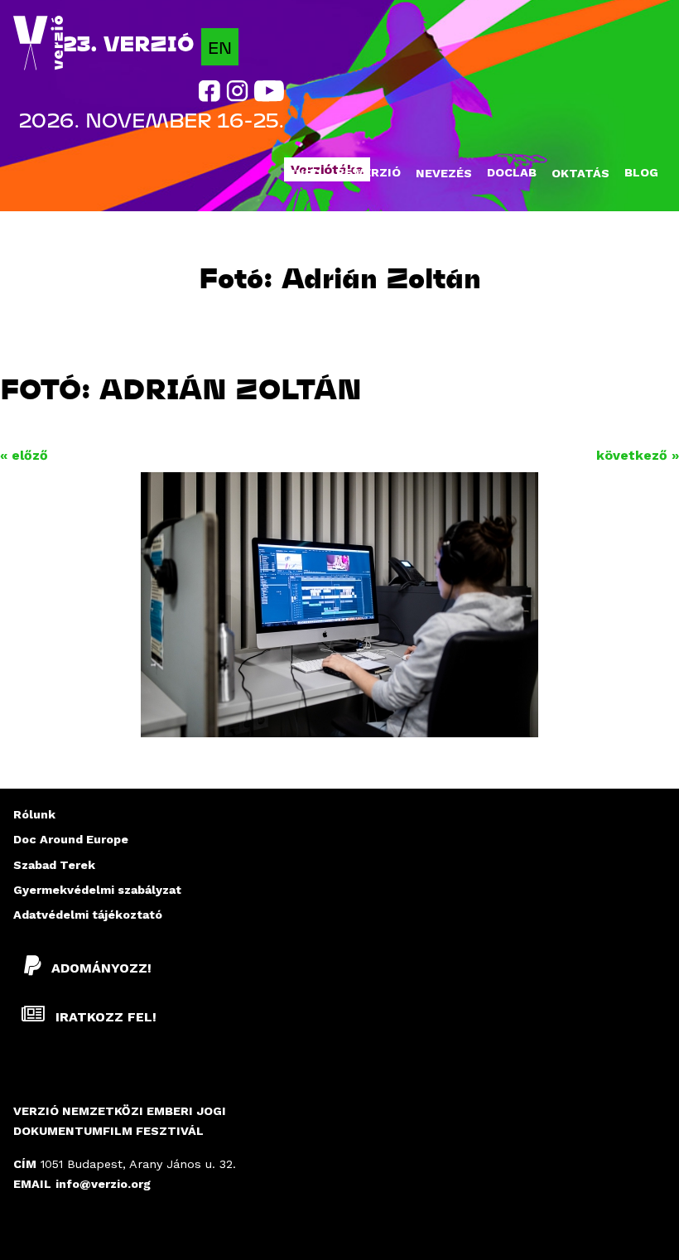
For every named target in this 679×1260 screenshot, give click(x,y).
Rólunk (34, 814)
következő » (637, 455)
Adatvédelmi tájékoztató (87, 914)
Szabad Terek (54, 864)
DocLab (512, 172)
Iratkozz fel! (104, 1017)
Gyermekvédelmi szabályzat (97, 889)
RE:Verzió (368, 172)
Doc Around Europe (70, 839)
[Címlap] (38, 43)
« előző (24, 455)
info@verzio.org (103, 1183)
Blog (641, 172)
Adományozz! (101, 968)
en (220, 46)
